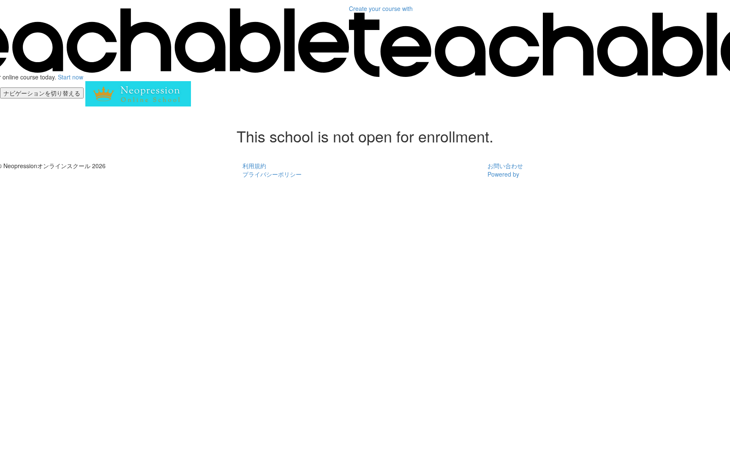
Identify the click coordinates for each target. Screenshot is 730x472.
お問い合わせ (505, 165)
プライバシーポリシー (272, 174)
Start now (70, 77)
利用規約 (254, 165)
